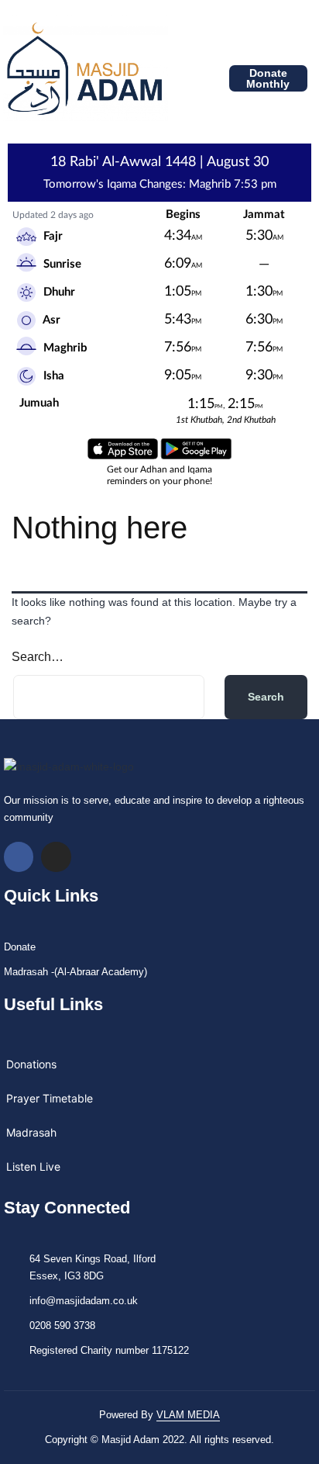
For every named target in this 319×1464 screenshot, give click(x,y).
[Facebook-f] (18, 856)
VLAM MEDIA (188, 1415)
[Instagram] (55, 856)
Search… (37, 656)
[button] (180, 78)
